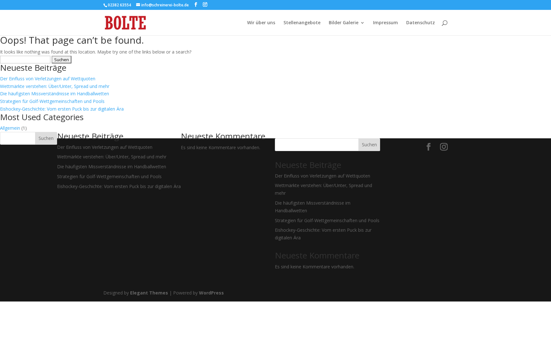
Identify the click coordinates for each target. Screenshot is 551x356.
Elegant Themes (149, 293)
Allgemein (10, 128)
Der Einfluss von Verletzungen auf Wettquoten (47, 79)
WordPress (211, 293)
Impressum (385, 22)
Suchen (46, 138)
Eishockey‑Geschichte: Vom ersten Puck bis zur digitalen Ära (62, 109)
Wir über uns (261, 22)
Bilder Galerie (343, 22)
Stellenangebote (301, 22)
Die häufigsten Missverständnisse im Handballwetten (54, 94)
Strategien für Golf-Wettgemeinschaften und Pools (52, 101)
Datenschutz (420, 22)
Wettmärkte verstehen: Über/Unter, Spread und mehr (54, 86)
